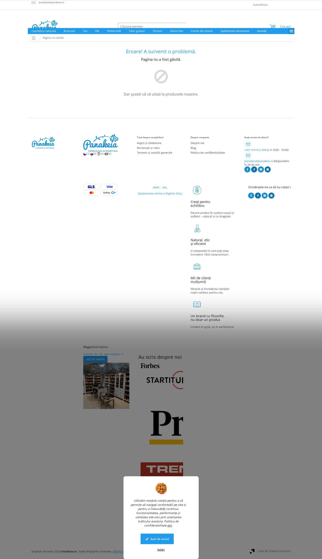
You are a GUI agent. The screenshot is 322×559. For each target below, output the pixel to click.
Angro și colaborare (149, 143)
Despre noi (197, 143)
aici (169, 525)
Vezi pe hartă (95, 359)
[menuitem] (44, 31)
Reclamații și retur (148, 148)
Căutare (195, 26)
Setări (161, 549)
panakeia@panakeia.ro (258, 161)
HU (102, 153)
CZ (87, 153)
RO (109, 153)
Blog (193, 148)
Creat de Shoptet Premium (274, 551)
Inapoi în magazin (161, 107)
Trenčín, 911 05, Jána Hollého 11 (103, 354)
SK (94, 153)
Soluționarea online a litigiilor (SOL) (160, 193)
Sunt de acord (159, 539)
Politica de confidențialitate (208, 152)
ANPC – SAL (160, 187)
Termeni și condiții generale (154, 152)
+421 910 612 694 (255, 150)
